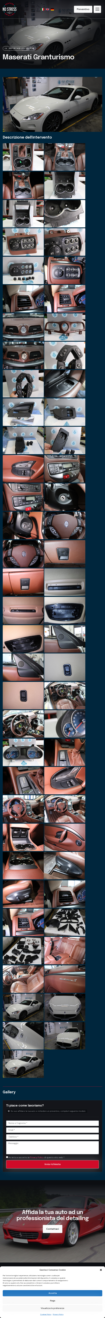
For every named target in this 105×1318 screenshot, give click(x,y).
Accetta (53, 1293)
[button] (101, 1270)
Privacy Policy (58, 1314)
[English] (47, 9)
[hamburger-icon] (97, 9)
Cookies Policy (45, 1314)
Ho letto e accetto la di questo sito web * (36, 1157)
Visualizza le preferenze (52, 1308)
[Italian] (42, 9)
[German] (52, 9)
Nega (52, 1300)
